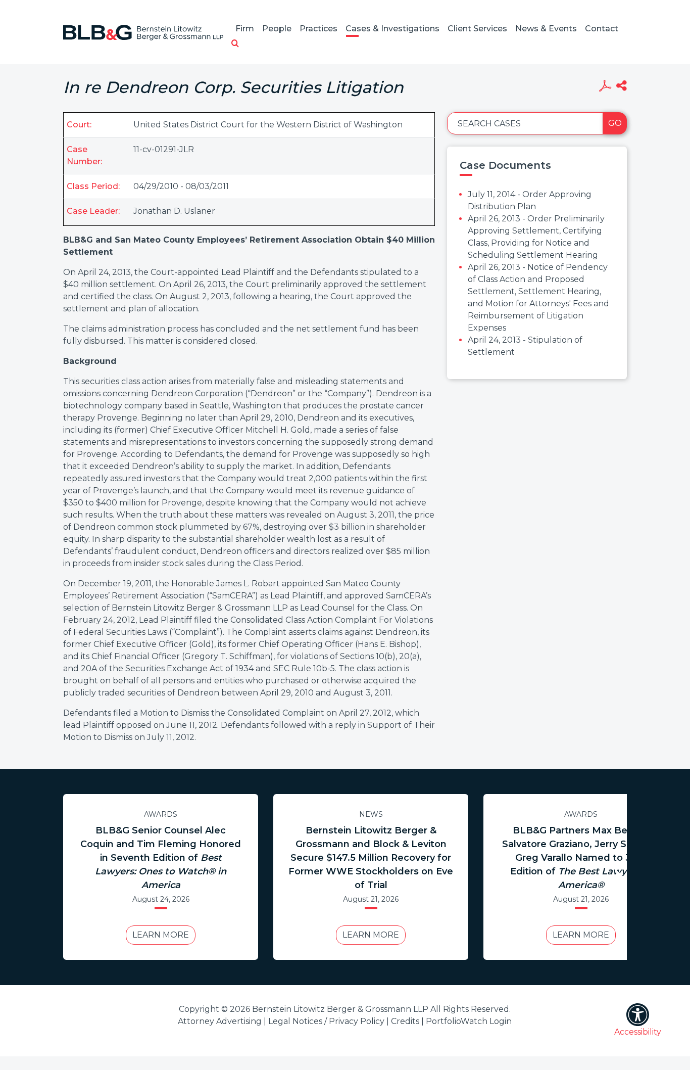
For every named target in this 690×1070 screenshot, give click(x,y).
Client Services (477, 28)
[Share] (621, 87)
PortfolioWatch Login (469, 1021)
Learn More (160, 935)
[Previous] (72, 877)
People (276, 28)
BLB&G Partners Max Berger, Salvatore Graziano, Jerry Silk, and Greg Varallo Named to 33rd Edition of (581, 858)
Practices (318, 28)
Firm (244, 28)
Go (615, 123)
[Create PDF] (605, 87)
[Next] (617, 877)
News (371, 814)
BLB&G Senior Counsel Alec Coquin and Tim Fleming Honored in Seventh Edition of (160, 858)
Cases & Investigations (392, 28)
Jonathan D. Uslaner (174, 211)
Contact (601, 28)
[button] (235, 44)
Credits (405, 1021)
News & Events (546, 28)
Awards (160, 814)
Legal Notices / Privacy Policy (326, 1021)
